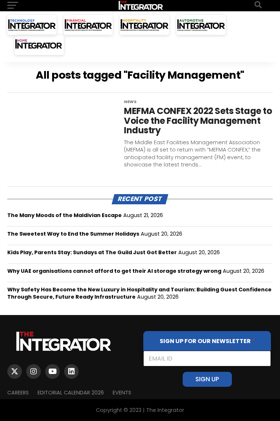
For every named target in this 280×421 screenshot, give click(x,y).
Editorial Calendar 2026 (71, 392)
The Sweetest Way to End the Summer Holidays (73, 233)
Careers (18, 392)
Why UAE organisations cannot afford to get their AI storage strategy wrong (114, 271)
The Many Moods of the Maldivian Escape (64, 215)
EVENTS (122, 392)
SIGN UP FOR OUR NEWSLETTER (207, 341)
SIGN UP (207, 379)
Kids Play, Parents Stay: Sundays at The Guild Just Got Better (92, 252)
